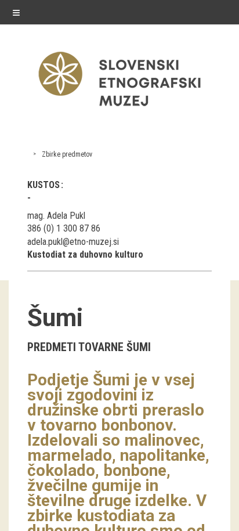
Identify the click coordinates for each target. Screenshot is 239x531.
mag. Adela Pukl (56, 215)
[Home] (119, 108)
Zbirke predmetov (67, 154)
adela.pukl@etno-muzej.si (73, 241)
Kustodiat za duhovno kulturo (85, 254)
